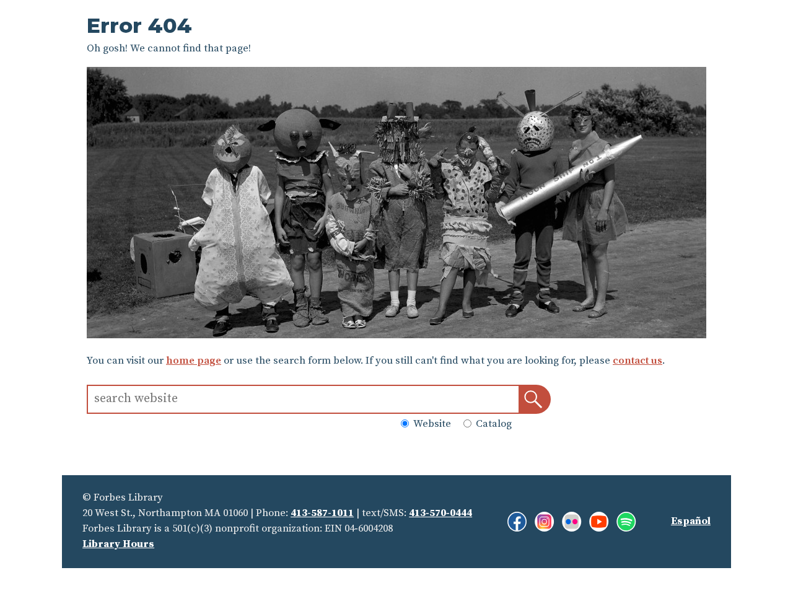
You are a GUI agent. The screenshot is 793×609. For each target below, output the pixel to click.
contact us (637, 360)
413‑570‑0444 (440, 513)
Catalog (492, 424)
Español (691, 521)
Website (431, 424)
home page (193, 360)
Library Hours (118, 544)
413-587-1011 (322, 513)
